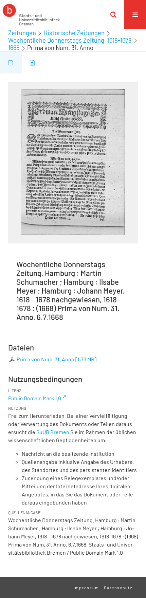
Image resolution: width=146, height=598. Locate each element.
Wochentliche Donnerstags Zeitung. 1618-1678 (70, 40)
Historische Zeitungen (74, 33)
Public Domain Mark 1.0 (34, 398)
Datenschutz (118, 587)
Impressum (86, 587)
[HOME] (31, 14)
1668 (14, 47)
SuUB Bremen (52, 432)
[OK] (113, 14)
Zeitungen (22, 33)
